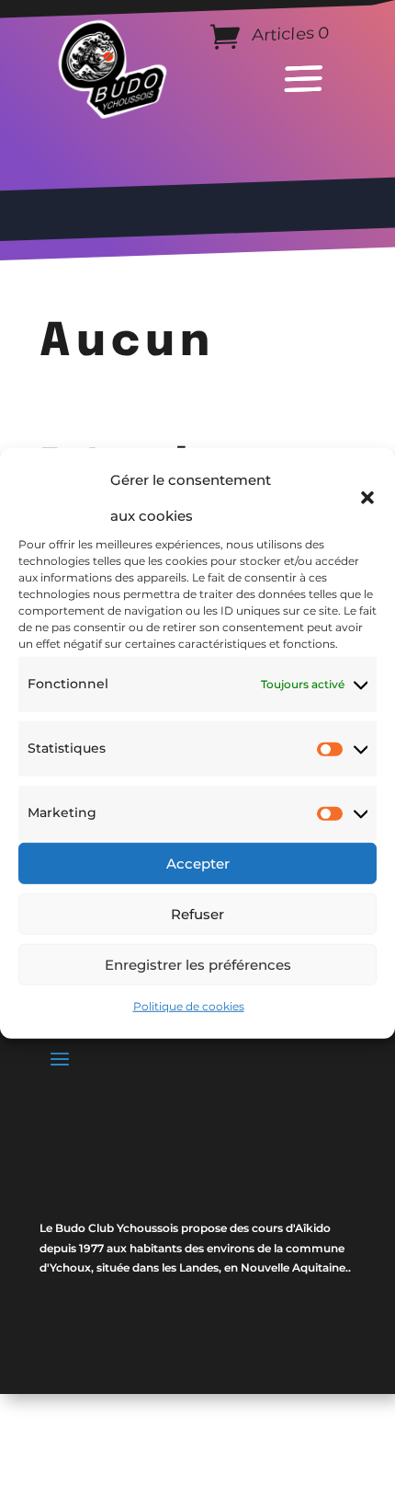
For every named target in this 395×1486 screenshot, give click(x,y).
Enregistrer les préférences (198, 964)
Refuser (197, 913)
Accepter (198, 862)
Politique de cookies (188, 1006)
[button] (367, 498)
